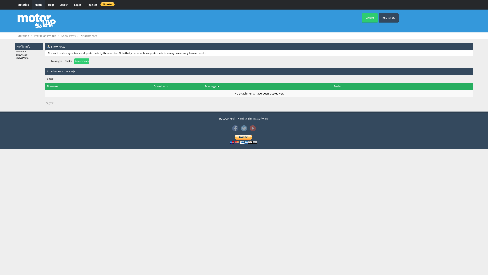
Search (64, 4)
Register (92, 4)
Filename (52, 86)
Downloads (161, 86)
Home (38, 4)
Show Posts (22, 58)
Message (211, 86)
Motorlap (23, 4)
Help (51, 4)
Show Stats (21, 54)
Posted (338, 86)
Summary (21, 51)
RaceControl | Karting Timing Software (244, 118)
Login (77, 4)
